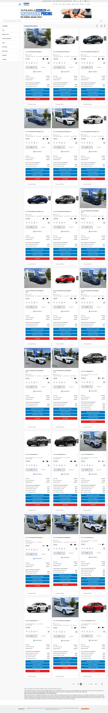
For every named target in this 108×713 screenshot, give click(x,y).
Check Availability (37, 92)
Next (91, 684)
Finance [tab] (43, 67)
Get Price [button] (37, 99)
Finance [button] (64, 4)
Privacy (43, 708)
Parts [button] (77, 4)
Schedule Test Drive (37, 95)
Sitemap (40, 708)
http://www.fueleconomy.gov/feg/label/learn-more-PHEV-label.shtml (40, 693)
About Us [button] (82, 4)
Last (96, 684)
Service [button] (73, 4)
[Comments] (49, 63)
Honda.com (57, 709)
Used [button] (60, 4)
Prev (77, 684)
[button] (49, 38)
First (73, 684)
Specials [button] (69, 4)
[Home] (54, 4)
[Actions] (48, 52)
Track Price (38, 71)
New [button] (56, 4)
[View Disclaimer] (37, 63)
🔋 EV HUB (88, 4)
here (74, 698)
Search (100, 21)
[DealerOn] (21, 708)
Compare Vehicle (32, 104)
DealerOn (36, 708)
